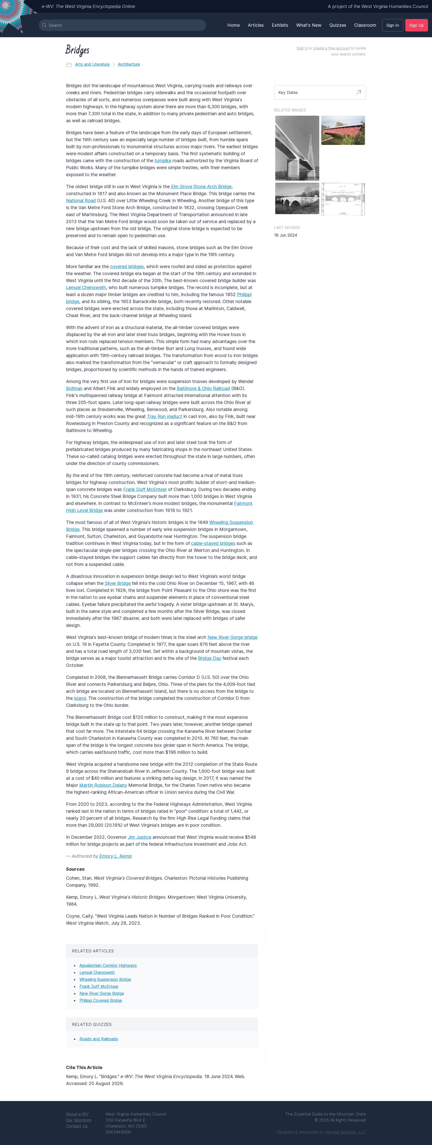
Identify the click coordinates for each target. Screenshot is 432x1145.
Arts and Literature (92, 64)
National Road (81, 200)
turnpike (162, 160)
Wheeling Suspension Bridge (105, 979)
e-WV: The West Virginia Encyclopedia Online (88, 6)
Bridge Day (209, 658)
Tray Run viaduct (164, 416)
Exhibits (280, 25)
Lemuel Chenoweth (86, 287)
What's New (309, 25)
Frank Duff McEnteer (145, 489)
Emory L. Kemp (116, 856)
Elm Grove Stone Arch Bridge (201, 186)
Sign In (392, 25)
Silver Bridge (118, 583)
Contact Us (77, 1126)
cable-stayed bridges (213, 543)
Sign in (302, 48)
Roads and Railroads (99, 1038)
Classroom (365, 25)
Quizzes (338, 25)
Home (233, 25)
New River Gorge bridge (233, 637)
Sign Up (417, 25)
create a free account (331, 48)
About (77, 1114)
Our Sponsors (78, 1120)
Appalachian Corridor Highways (108, 965)
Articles (256, 25)
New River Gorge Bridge (102, 993)
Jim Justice (139, 837)
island (80, 698)
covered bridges (127, 266)
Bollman (74, 388)
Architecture (129, 64)
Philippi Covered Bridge (101, 1000)
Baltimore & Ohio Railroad (203, 388)
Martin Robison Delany (103, 785)
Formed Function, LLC (346, 1132)
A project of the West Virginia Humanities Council (378, 6)
